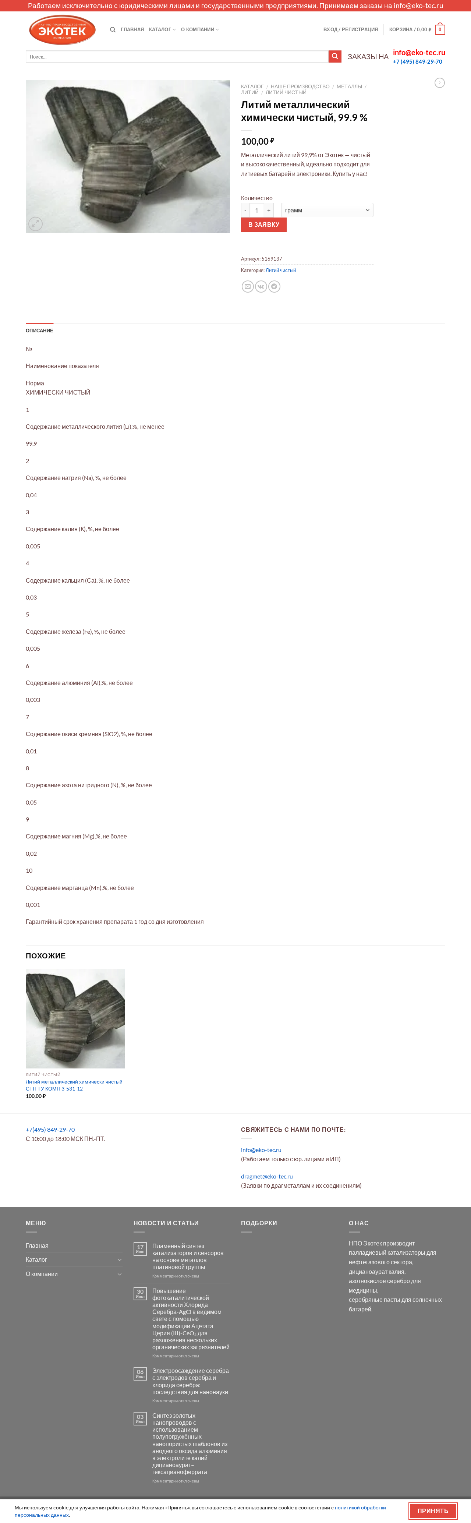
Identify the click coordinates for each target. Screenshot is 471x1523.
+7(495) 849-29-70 (50, 1129)
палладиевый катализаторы (387, 1252)
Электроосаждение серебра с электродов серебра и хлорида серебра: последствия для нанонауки (190, 1381)
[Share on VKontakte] (261, 286)
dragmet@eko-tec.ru (267, 1176)
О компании (197, 29)
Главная (132, 29)
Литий (250, 92)
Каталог (160, 29)
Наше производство (300, 86)
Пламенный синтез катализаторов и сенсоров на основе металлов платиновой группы (188, 1256)
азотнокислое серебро (379, 1280)
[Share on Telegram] (274, 286)
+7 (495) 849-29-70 (417, 61)
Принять (433, 1511)
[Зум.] (35, 224)
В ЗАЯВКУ (264, 224)
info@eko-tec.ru (418, 5)
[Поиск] (113, 30)
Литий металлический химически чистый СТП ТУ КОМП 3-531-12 (74, 1085)
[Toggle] (120, 1259)
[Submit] (335, 56)
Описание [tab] (39, 330)
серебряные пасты (374, 1299)
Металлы (349, 86)
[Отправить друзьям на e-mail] (248, 286)
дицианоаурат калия (376, 1271)
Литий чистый (286, 92)
